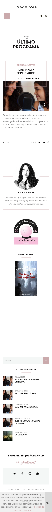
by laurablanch (32, 78)
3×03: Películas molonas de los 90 (27, 422)
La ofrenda (21, 435)
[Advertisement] (26, 326)
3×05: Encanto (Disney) (26, 393)
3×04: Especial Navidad (26, 407)
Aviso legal (13, 490)
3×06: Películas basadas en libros (27, 381)
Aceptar (28, 510)
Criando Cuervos (26, 65)
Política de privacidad (33, 490)
